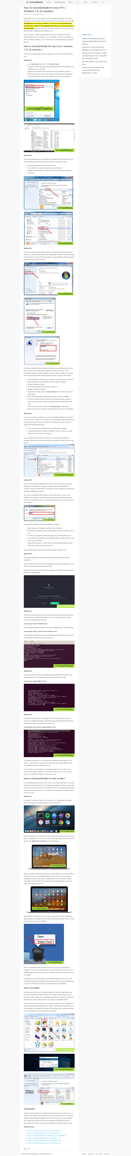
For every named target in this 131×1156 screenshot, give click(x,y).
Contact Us (107, 1154)
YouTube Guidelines (60, 2)
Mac (85, 2)
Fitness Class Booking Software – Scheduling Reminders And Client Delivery (94, 41)
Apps (70, 2)
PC (78, 2)
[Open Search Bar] (102, 2)
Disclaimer (91, 1154)
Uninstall (48, 2)
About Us (94, 2)
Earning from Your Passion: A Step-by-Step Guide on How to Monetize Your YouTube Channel (94, 55)
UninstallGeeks (36, 2)
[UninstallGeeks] (27, 2)
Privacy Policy (98, 1154)
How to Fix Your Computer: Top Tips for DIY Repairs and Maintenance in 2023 (93, 70)
